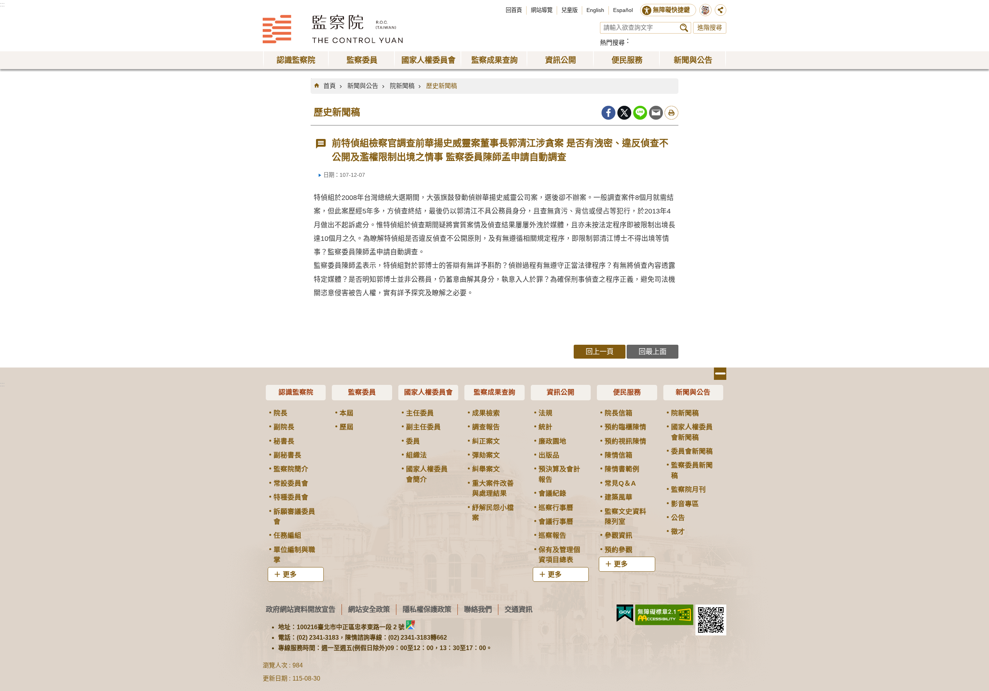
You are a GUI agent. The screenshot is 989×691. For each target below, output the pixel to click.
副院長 (284, 427)
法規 (545, 413)
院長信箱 (618, 413)
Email (656, 113)
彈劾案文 (486, 455)
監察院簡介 (291, 469)
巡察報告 (552, 535)
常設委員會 (291, 483)
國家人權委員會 (428, 392)
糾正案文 (486, 441)
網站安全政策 (369, 609)
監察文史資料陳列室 (625, 516)
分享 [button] (720, 10)
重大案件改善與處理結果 (493, 488)
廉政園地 (552, 441)
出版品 (549, 455)
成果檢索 (486, 413)
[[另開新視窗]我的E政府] (625, 613)
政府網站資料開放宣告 (300, 609)
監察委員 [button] (362, 60)
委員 (413, 441)
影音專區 (685, 504)
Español (623, 10)
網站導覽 (541, 10)
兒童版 (569, 10)
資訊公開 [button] (560, 60)
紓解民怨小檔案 (493, 513)
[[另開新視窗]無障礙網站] (664, 615)
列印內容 (671, 113)
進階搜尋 (709, 27)
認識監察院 (296, 392)
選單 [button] (720, 374)
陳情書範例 (622, 469)
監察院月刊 (688, 489)
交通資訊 (518, 609)
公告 (678, 518)
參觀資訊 (618, 535)
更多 (290, 574)
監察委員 (362, 392)
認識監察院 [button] (296, 60)
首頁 (329, 86)
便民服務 (627, 392)
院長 (280, 413)
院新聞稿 (402, 86)
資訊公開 (560, 392)
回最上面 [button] (652, 351)
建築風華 (618, 497)
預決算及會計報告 (559, 474)
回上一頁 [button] (599, 351)
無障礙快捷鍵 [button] (671, 10)
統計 (545, 427)
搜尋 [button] (684, 28)
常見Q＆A (620, 483)
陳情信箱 (618, 455)
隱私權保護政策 (427, 609)
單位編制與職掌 (294, 555)
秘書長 (284, 441)
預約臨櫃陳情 (625, 427)
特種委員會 (291, 497)
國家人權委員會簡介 (427, 474)
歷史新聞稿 (441, 86)
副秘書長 (287, 455)
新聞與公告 (362, 86)
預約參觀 (618, 550)
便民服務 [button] (627, 60)
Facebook (608, 113)
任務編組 (287, 535)
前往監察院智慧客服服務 (705, 10)
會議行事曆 (556, 521)
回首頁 (514, 10)
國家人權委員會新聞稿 (692, 432)
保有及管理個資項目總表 (559, 555)
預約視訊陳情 (625, 441)
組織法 (416, 455)
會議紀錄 (552, 493)
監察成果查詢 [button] (494, 60)
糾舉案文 (486, 469)
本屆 (346, 413)
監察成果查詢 (494, 392)
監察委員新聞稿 (692, 470)
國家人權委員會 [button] (428, 60)
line (640, 113)
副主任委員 (423, 427)
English (595, 10)
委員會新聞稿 (692, 451)
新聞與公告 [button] (693, 60)
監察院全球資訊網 (333, 29)
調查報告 (486, 427)
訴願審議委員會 (294, 516)
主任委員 (420, 413)
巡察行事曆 (556, 507)
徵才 (678, 531)
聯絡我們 (478, 609)
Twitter (624, 113)
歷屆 (346, 427)
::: (2, 4)
